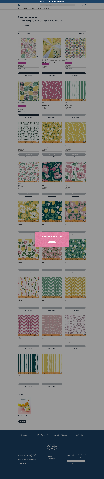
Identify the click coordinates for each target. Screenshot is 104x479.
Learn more (52, 242)
